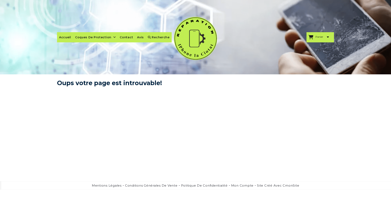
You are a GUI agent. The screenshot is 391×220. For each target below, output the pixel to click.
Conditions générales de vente (151, 185)
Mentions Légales (107, 185)
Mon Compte (242, 185)
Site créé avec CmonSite (278, 185)
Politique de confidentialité (204, 185)
